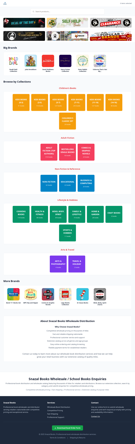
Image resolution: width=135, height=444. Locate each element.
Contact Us (95, 416)
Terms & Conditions (57, 437)
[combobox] (67, 11)
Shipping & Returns (77, 437)
